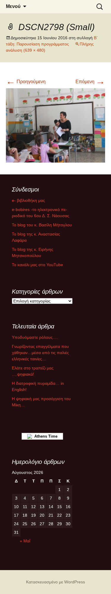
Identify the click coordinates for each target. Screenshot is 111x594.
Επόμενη (90, 81)
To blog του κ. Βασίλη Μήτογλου (42, 224)
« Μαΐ (25, 541)
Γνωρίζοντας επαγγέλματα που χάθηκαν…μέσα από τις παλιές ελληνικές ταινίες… (40, 352)
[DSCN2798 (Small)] (55, 124)
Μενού (13, 6)
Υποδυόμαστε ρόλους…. (35, 337)
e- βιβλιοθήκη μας (28, 200)
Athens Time (44, 436)
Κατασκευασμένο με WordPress (55, 582)
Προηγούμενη (26, 81)
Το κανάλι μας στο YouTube (37, 264)
